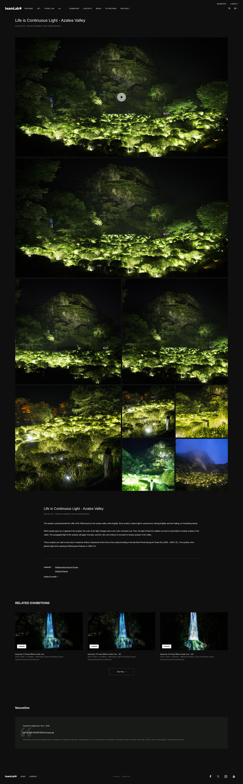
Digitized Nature (61, 571)
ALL (59, 8)
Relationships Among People (66, 567)
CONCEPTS (87, 8)
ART (38, 8)
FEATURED (29, 8)
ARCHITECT (124, 8)
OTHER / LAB (49, 8)
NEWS (23, 776)
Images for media (50, 576)
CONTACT (234, 4)
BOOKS (98, 8)
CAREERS (33, 776)
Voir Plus (120, 672)
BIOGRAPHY (221, 4)
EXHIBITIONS (74, 8)
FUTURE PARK (110, 8)
